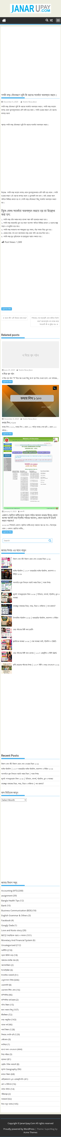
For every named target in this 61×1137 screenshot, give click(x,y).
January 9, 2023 (10, 511)
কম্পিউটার (4, 994)
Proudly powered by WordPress (18, 1129)
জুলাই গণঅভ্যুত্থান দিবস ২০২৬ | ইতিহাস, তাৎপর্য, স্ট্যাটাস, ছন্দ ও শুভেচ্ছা (27, 778)
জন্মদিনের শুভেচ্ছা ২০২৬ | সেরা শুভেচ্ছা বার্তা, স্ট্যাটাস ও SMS (34, 641)
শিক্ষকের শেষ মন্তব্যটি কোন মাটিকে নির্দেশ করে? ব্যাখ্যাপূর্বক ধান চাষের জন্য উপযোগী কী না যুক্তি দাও (45, 321)
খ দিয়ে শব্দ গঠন (30, 355)
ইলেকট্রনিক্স (5, 970)
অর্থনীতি (4, 950)
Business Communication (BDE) (16, 910)
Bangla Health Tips (10, 900)
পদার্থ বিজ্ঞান (5, 1029)
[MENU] (58, 20)
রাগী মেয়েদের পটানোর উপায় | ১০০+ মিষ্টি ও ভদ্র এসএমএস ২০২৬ (36, 664)
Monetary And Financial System (16, 940)
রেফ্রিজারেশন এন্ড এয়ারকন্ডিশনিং (12, 1079)
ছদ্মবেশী (22, 511)
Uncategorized (8, 945)
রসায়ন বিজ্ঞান (5, 1074)
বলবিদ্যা (4, 1044)
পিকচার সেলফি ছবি (7, 1034)
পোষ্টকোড (4, 1039)
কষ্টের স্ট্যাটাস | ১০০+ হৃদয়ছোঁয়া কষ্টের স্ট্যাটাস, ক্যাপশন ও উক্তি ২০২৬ (27, 768)
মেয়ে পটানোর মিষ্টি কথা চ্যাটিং (23, 629)
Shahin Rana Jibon (30, 102)
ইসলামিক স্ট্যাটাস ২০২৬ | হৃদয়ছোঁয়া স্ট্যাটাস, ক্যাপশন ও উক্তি (35, 617)
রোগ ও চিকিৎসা (6, 1084)
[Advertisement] (30, 59)
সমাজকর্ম (4, 1098)
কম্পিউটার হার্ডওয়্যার (8, 999)
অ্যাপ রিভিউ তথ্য (7, 955)
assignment (6, 895)
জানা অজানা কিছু (7, 1009)
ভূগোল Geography (9, 1069)
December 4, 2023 (11, 419)
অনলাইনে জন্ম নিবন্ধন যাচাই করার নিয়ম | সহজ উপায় (32, 582)
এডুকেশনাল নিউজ (6, 309)
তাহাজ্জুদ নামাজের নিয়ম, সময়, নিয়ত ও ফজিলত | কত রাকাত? (34, 605)
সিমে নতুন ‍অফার (7, 1103)
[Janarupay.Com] (4, 20)
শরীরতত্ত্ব (4, 1094)
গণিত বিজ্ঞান (5, 1004)
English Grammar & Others (14, 915)
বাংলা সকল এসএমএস (9, 1049)
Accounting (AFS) (9, 890)
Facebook (6, 920)
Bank (3, 905)
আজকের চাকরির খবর (8, 960)
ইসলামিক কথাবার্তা (7, 974)
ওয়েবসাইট (4, 984)
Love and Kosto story (11, 930)
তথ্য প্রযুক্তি (6, 1019)
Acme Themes (30, 1132)
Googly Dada (7, 925)
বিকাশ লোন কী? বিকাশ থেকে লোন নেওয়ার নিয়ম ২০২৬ (32, 558)
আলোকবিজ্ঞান (5, 965)
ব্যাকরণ (4, 1059)
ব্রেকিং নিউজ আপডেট (8, 1064)
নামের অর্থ (4, 1024)
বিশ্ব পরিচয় (5, 1054)
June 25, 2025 (9, 370)
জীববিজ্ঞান (4, 1014)
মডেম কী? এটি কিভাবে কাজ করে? (16, 318)
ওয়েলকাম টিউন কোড (8, 989)
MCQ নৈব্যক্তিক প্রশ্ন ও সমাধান (13, 935)
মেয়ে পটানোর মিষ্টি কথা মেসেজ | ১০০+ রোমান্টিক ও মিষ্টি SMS (35, 652)
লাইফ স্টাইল (5, 1089)
